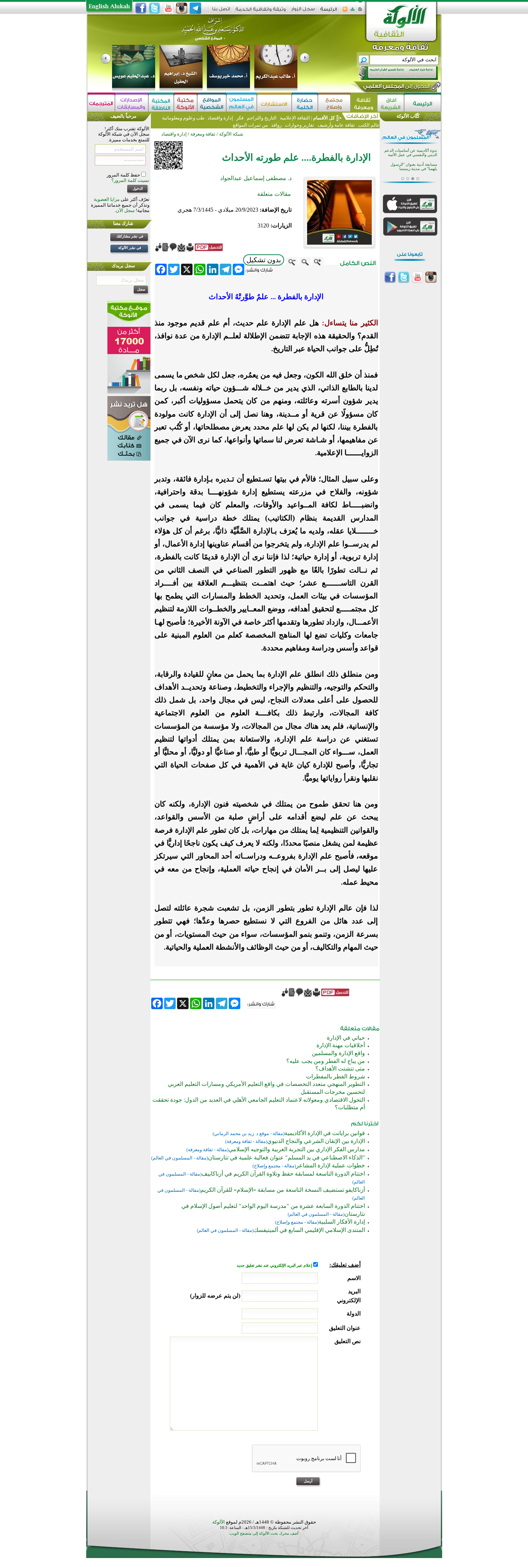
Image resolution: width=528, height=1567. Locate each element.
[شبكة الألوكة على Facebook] (141, 8)
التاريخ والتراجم (262, 118)
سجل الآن (125, 210)
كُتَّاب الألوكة (408, 116)
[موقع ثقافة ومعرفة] (364, 103)
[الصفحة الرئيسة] (360, 11)
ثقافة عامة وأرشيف (336, 125)
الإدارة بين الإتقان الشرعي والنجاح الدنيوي (316, 1141)
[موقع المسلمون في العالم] (241, 103)
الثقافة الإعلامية (294, 118)
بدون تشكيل (263, 260)
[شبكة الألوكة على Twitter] (154, 8)
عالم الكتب (368, 125)
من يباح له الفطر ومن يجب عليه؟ (325, 1061)
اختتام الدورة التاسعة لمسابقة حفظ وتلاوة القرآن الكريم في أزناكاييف (283, 1174)
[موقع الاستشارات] (274, 103)
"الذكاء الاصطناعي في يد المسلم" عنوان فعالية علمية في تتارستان (286, 1157)
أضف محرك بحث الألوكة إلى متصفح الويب (264, 1533)
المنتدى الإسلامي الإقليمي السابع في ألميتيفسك (309, 1230)
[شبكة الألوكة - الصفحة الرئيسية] (328, 11)
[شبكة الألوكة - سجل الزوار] (303, 11)
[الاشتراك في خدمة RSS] (345, 11)
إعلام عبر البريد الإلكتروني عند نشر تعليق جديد (275, 1265)
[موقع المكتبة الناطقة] (161, 103)
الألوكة (218, 1522)
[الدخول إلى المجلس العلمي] (395, 87)
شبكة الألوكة (231, 134)
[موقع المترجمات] (101, 103)
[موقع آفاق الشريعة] (390, 103)
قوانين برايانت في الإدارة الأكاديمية (324, 1133)
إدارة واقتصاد (220, 118)
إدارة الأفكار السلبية (342, 1222)
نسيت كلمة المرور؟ (130, 180)
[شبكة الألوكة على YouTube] (168, 8)
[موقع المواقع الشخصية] (211, 103)
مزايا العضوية (107, 199)
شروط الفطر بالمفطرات (335, 1076)
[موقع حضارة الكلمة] (305, 103)
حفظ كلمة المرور (124, 175)
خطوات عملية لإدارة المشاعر (330, 1165)
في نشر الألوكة (129, 248)
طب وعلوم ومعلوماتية (183, 118)
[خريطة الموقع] (352, 11)
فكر (240, 118)
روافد (276, 125)
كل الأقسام (324, 118)
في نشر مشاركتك (129, 236)
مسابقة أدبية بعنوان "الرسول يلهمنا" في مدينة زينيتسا (413, 166)
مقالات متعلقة (274, 194)
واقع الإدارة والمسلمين (338, 1053)
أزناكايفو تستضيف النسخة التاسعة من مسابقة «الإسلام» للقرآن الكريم (282, 1190)
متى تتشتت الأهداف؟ (340, 1068)
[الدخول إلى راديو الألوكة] (391, 73)
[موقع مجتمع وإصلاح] (334, 103)
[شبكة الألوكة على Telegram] (195, 8)
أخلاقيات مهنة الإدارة (340, 1045)
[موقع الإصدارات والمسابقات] (131, 103)
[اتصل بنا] (221, 11)
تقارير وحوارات (299, 125)
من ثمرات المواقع (250, 125)
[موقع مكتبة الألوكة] (185, 103)
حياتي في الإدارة (346, 1038)
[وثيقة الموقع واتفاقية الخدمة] (260, 11)
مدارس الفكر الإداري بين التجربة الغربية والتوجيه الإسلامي (296, 1149)
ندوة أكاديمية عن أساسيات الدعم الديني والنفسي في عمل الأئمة (410, 152)
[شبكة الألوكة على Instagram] (181, 8)
